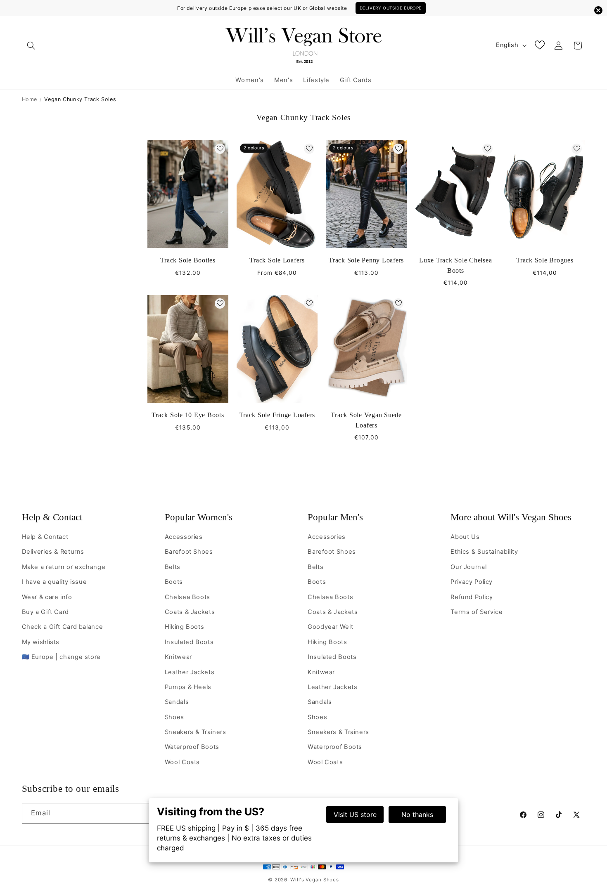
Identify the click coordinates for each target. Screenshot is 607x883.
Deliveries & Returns (53, 551)
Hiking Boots (184, 626)
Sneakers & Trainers (195, 732)
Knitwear (178, 657)
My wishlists (41, 642)
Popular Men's (335, 517)
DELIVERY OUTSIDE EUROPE (391, 7)
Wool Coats (182, 762)
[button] (31, 45)
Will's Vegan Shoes (314, 880)
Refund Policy (472, 597)
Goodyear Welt (330, 626)
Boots (174, 582)
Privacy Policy (472, 582)
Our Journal (468, 567)
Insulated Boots (189, 642)
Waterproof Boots (192, 747)
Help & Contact (52, 517)
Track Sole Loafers (277, 260)
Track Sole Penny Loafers (366, 260)
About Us (465, 537)
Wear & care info (47, 597)
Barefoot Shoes (189, 551)
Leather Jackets (189, 672)
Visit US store (355, 814)
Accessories (184, 537)
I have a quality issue (54, 582)
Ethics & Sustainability (484, 551)
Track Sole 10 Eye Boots (188, 415)
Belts (172, 567)
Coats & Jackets (190, 612)
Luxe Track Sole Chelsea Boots (455, 265)
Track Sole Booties (188, 260)
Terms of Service (477, 612)
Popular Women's (198, 517)
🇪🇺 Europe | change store (61, 657)
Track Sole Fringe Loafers (277, 415)
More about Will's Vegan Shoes (511, 517)
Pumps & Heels (188, 687)
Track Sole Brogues (545, 260)
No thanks (417, 814)
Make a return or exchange (64, 567)
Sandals (177, 702)
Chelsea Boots (187, 597)
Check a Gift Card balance (62, 626)
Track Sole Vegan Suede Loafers (366, 420)
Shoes (174, 717)
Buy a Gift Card (45, 612)
